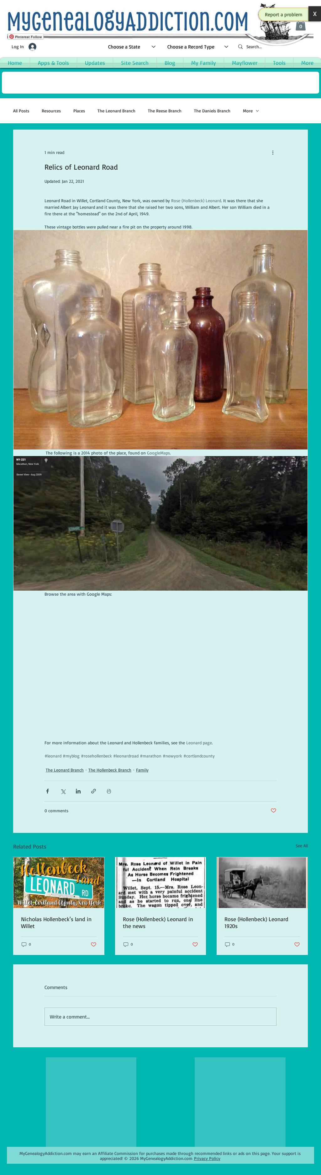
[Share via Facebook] (47, 791)
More (248, 110)
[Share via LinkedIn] (78, 791)
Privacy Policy (207, 1158)
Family (142, 769)
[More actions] (272, 152)
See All (302, 845)
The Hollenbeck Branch (109, 769)
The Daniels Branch (212, 110)
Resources (51, 110)
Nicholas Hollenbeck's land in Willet (56, 922)
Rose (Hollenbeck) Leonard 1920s (256, 922)
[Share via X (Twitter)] (63, 791)
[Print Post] (109, 791)
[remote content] (160, 668)
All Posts (21, 110)
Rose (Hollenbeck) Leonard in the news (158, 922)
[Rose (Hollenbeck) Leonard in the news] (160, 882)
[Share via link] (94, 791)
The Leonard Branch (116, 110)
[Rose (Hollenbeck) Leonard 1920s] (262, 882)
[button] (284, 14)
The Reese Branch (165, 110)
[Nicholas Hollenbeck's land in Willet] (58, 882)
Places (79, 110)
